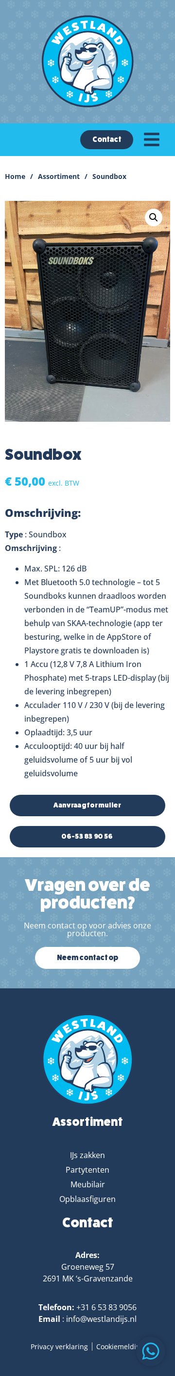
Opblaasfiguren (87, 1199)
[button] (153, 217)
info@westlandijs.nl (101, 1319)
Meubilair (87, 1184)
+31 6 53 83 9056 (106, 1307)
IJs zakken (87, 1155)
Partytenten (87, 1169)
